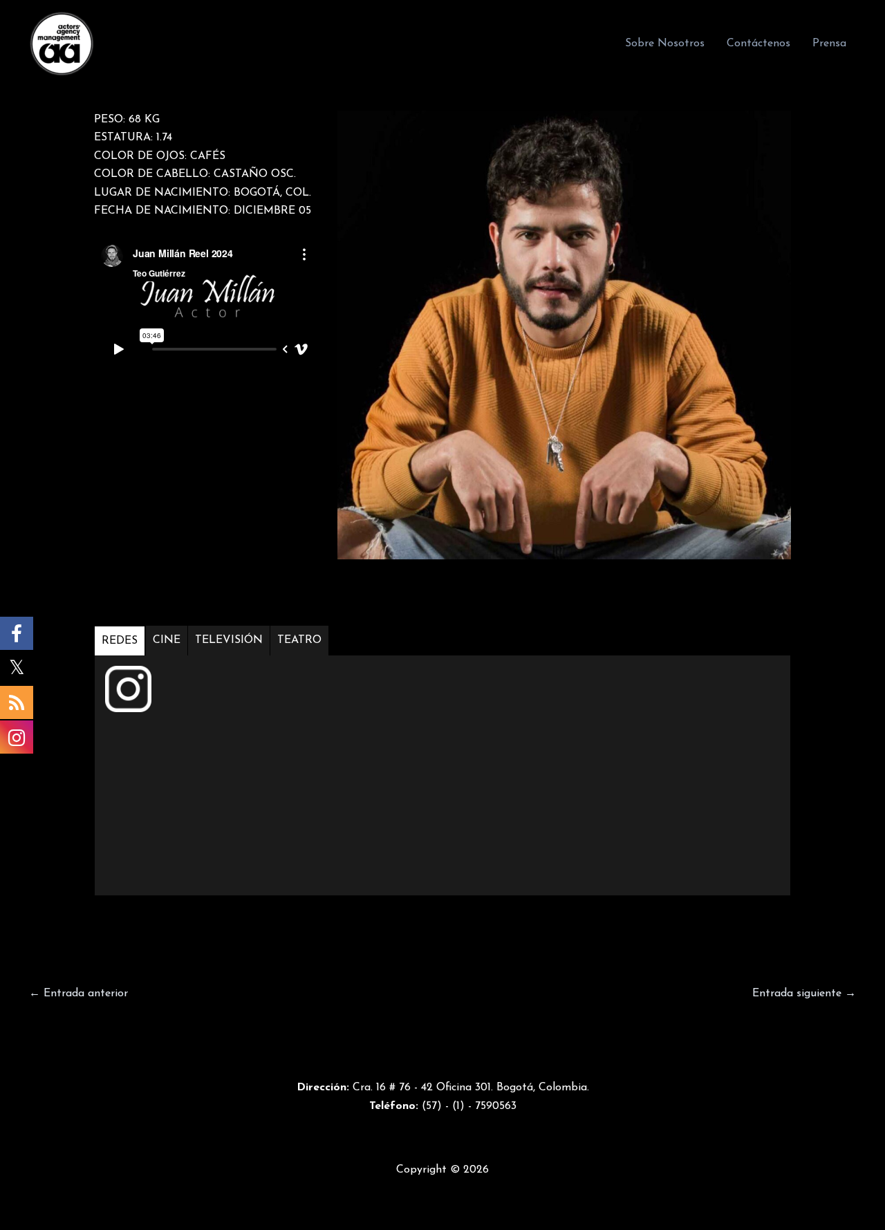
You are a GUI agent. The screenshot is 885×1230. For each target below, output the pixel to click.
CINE (166, 640)
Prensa (829, 43)
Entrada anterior (78, 993)
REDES (120, 640)
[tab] (120, 640)
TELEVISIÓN (229, 640)
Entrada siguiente (804, 993)
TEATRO (299, 640)
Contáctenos (758, 43)
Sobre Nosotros (665, 43)
